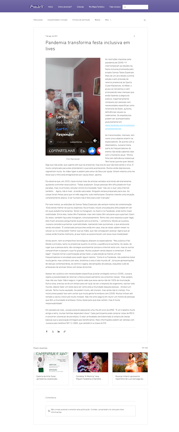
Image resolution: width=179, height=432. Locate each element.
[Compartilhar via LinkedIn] (58, 331)
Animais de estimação (81, 20)
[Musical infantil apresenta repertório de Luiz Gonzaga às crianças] (130, 362)
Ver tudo (145, 348)
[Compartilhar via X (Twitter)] (53, 331)
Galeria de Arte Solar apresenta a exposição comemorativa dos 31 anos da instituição (50, 377)
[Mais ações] (134, 36)
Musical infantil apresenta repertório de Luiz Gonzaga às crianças (129, 377)
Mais (107, 20)
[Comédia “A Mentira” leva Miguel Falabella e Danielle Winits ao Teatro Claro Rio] (90, 362)
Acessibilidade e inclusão (57, 20)
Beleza (97, 20)
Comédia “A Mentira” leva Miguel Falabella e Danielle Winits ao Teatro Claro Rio (88, 377)
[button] (145, 20)
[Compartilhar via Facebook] (47, 331)
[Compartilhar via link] (64, 331)
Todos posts (38, 20)
